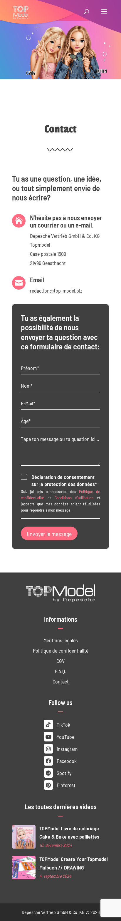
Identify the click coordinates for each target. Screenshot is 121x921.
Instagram (67, 748)
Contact (61, 681)
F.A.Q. (60, 671)
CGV (60, 660)
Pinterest (65, 784)
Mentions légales (60, 640)
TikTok (63, 724)
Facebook (66, 760)
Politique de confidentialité (60, 650)
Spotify (63, 772)
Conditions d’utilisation (74, 497)
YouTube (65, 736)
